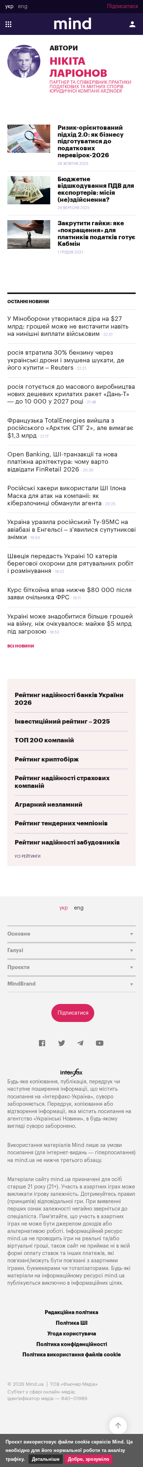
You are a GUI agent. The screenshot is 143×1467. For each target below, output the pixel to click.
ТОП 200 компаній (44, 740)
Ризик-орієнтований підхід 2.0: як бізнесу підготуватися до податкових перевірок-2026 (91, 141)
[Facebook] (41, 1044)
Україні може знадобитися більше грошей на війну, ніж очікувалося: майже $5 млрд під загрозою (70, 624)
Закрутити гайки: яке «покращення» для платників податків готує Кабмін (96, 233)
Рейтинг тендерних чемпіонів (61, 823)
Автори (64, 48)
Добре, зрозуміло (88, 1459)
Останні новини (28, 302)
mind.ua (25, 1160)
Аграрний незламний (48, 804)
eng (22, 6)
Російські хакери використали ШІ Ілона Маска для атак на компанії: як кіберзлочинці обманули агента (66, 495)
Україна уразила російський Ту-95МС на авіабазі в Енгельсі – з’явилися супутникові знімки (71, 529)
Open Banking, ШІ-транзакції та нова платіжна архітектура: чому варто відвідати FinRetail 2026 (62, 462)
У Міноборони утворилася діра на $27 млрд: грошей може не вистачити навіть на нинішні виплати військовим (67, 326)
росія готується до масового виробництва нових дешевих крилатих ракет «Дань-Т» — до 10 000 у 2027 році (71, 394)
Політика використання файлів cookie (71, 1354)
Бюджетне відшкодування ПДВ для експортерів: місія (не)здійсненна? (96, 189)
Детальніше (45, 1459)
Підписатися (122, 6)
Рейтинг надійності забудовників (67, 842)
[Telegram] (80, 1044)
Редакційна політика (71, 1312)
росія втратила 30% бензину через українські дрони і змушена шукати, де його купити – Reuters (65, 360)
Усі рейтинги (27, 856)
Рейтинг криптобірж (47, 759)
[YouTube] (99, 1044)
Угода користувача (71, 1334)
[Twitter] (62, 1044)
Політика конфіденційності (71, 1344)
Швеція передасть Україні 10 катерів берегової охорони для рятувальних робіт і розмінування (70, 563)
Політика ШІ (72, 1323)
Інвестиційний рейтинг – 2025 (62, 721)
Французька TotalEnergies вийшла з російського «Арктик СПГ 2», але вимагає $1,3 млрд (70, 428)
